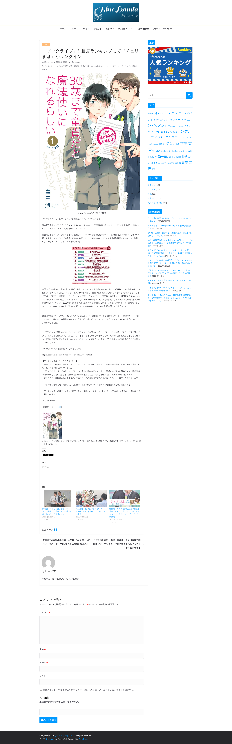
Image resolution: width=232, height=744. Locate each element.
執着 (178, 144)
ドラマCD (155, 137)
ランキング (126, 66)
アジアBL (171, 113)
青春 (185, 162)
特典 (185, 156)
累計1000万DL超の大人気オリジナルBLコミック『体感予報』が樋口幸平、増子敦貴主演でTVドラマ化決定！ (170, 243)
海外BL (163, 156)
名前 (42, 649)
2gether (150, 113)
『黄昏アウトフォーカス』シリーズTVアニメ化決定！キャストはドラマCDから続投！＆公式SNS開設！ (169, 273)
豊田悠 (44, 69)
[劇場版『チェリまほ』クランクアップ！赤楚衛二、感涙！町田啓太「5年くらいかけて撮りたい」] (57, 498)
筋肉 (159, 163)
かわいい (158, 113)
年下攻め (156, 151)
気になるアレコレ (125, 28)
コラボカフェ (166, 126)
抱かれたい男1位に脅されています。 (174, 151)
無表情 (178, 157)
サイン (187, 126)
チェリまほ (48, 66)
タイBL (164, 131)
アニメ (182, 113)
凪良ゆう (162, 144)
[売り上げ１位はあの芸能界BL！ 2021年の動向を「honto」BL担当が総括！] (91, 498)
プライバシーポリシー (162, 28)
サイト (42, 675)
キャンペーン (175, 119)
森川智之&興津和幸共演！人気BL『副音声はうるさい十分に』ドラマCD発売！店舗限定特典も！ (66, 542)
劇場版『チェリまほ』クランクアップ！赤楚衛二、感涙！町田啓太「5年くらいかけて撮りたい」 (57, 511)
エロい (156, 120)
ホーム (63, 28)
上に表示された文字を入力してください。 (59, 702)
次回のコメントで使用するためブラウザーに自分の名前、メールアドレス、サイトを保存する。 (89, 690)
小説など (97, 28)
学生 (184, 143)
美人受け (164, 163)
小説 (150, 194)
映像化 (135, 66)
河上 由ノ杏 (48, 62)
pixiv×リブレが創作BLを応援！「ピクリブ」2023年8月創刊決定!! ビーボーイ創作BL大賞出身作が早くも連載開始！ (170, 263)
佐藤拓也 (156, 144)
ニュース (74, 28)
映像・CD (110, 28)
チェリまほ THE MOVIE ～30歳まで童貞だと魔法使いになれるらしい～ (81, 66)
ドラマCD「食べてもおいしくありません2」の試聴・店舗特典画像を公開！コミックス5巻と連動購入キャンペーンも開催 (170, 253)
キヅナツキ (163, 120)
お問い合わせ (143, 28)
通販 (177, 163)
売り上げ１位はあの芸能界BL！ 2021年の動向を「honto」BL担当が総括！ (91, 511)
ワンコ (183, 137)
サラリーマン (154, 132)
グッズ (156, 125)
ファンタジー (171, 136)
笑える (154, 163)
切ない (171, 143)
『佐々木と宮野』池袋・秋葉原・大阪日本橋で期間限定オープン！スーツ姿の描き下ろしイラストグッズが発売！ (117, 544)
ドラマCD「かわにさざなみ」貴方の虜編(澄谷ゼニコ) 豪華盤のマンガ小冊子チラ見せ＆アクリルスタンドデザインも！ (170, 298)
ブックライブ (114, 66)
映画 (154, 156)
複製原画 (171, 163)
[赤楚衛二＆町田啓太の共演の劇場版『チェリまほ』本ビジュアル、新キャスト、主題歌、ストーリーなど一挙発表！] (124, 498)
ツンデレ (184, 131)
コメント (44, 612)
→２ (59, 407)
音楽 (153, 169)
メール (43, 662)
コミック (86, 28)
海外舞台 (171, 157)
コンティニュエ (178, 126)
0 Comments (75, 62)
